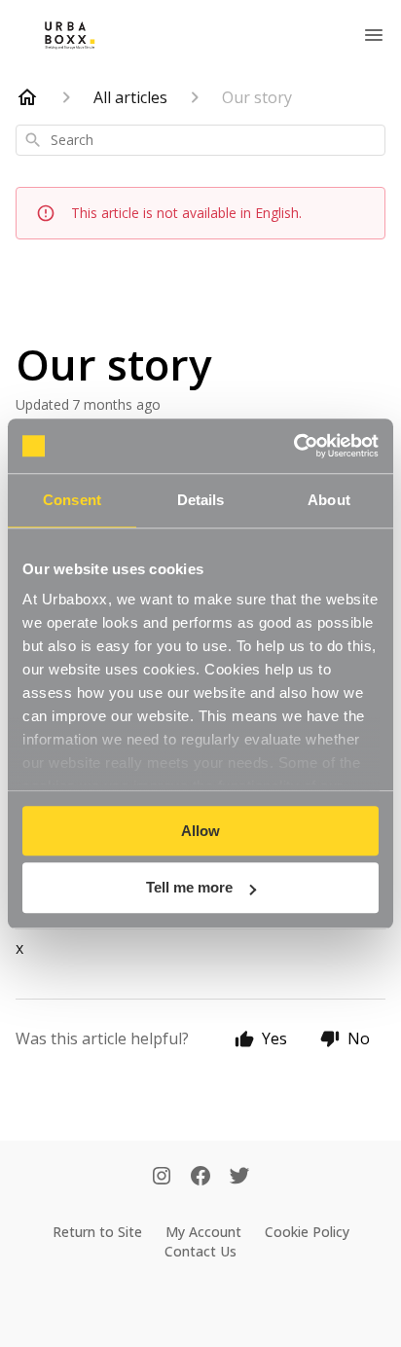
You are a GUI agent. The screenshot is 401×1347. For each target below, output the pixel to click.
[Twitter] (239, 1177)
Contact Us (200, 1251)
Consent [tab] (72, 499)
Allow (200, 830)
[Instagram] (161, 1177)
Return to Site (97, 1231)
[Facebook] (200, 1177)
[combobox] (200, 140)
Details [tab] (201, 499)
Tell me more (189, 888)
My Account (203, 1231)
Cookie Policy (307, 1231)
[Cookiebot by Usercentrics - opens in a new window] (293, 445)
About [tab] (329, 499)
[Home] (27, 97)
